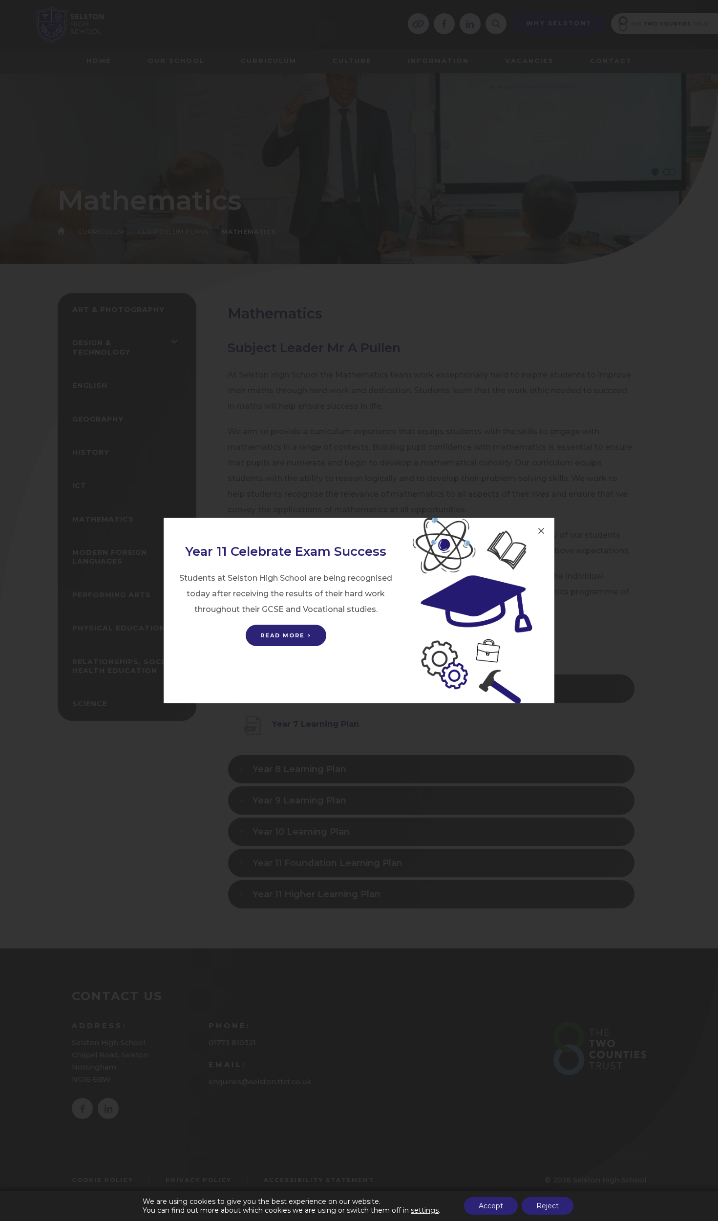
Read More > (286, 635)
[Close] (541, 531)
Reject (547, 1205)
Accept (491, 1205)
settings (425, 1210)
